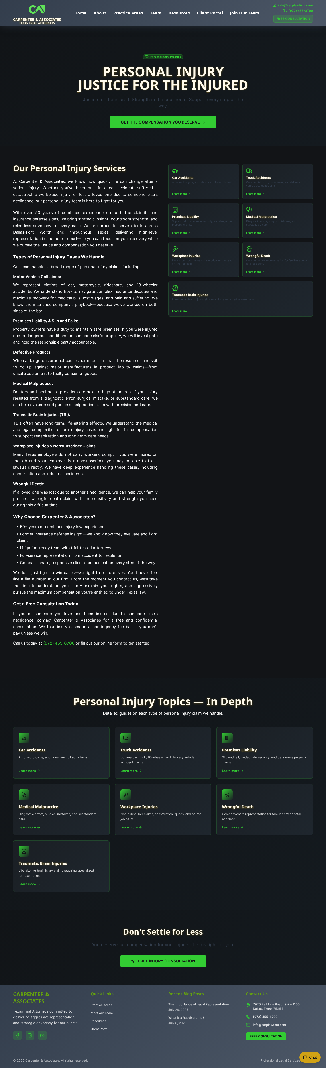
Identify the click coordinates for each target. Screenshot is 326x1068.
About (100, 13)
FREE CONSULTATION (293, 18)
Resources (179, 13)
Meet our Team (102, 1013)
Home (80, 13)
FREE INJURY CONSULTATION (166, 961)
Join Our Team (244, 13)
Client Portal (210, 13)
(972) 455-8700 (59, 643)
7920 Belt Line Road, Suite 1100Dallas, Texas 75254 (276, 1006)
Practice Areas (128, 13)
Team (155, 13)
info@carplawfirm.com (269, 1025)
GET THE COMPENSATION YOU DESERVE (160, 122)
